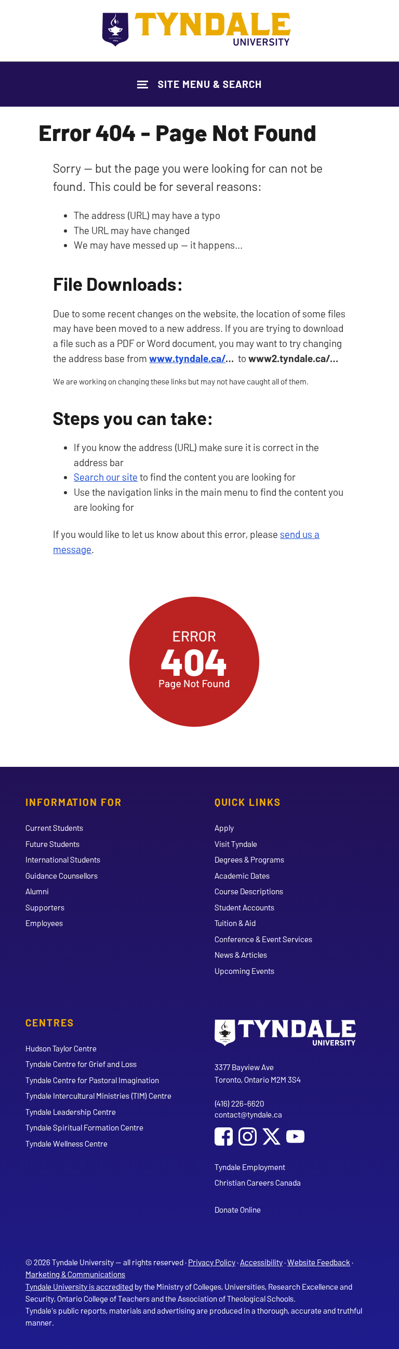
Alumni (37, 891)
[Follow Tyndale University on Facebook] (224, 1137)
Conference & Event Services (263, 939)
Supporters (44, 907)
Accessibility (261, 1262)
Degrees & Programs (249, 859)
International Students (62, 859)
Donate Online (238, 1209)
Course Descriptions (249, 891)
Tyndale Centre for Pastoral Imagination (92, 1080)
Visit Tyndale (236, 844)
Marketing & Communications (75, 1274)
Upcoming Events (244, 970)
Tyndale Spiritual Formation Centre (84, 1127)
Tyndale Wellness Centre (66, 1143)
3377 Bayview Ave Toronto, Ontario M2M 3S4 (258, 1073)
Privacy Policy (211, 1262)
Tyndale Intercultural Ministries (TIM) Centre (98, 1095)
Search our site (106, 477)
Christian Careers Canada (258, 1182)
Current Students (54, 827)
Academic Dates (242, 875)
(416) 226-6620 (239, 1103)
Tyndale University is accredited (79, 1286)
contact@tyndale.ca (248, 1114)
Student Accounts (244, 907)
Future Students (52, 844)
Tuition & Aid (235, 923)
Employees (44, 923)
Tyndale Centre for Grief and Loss (81, 1064)
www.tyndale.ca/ (187, 358)
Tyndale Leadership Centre (70, 1111)
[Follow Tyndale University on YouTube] (295, 1137)
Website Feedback (318, 1262)
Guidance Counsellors (61, 875)
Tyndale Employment (250, 1167)
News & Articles (241, 954)
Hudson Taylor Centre (61, 1048)
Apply (224, 827)
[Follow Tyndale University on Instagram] (247, 1137)
